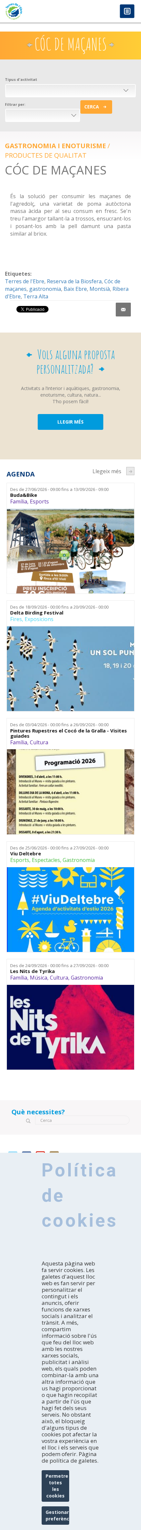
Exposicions (39, 619)
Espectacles (46, 860)
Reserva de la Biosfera (74, 281)
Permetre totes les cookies (57, 1486)
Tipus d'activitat (21, 79)
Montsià (100, 288)
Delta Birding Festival (36, 612)
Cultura (39, 742)
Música (38, 977)
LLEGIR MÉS (70, 422)
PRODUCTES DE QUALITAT (46, 155)
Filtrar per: (15, 104)
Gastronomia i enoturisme (55, 145)
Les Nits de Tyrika (32, 971)
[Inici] (35, 11)
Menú (127, 11)
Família (18, 501)
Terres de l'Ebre (24, 281)
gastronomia (45, 288)
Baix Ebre (75, 288)
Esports (39, 501)
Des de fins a (59, 489)
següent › (130, 471)
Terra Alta (35, 296)
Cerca (91, 107)
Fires (16, 619)
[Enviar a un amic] (123, 309)
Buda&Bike (23, 495)
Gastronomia (79, 860)
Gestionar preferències (58, 1515)
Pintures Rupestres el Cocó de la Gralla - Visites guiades (68, 733)
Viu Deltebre (25, 853)
